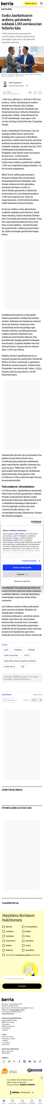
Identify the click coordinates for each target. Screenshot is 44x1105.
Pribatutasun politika (8, 1038)
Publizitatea (5, 1024)
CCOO (26, 655)
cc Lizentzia (5, 1042)
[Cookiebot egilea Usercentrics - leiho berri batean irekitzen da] (31, 522)
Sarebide (5, 1030)
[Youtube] (30, 1061)
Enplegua (18, 650)
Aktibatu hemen (21, 679)
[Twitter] (14, 1061)
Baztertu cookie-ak (22, 581)
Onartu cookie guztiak (22, 567)
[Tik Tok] (40, 1061)
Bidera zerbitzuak (7, 1051)
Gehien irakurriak (12, 789)
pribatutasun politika (23, 955)
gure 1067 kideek (17, 534)
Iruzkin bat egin (11, 700)
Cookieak (5, 1040)
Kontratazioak (6, 1028)
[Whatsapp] (4, 1061)
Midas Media (6, 1053)
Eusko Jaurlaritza (11, 655)
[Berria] (7, 1000)
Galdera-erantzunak (8, 1026)
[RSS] (35, 1061)
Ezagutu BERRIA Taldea (9, 1020)
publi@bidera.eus (16, 1011)
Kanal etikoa (5, 1044)
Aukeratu (20, 574)
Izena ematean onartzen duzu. (23, 955)
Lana (6, 650)
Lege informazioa (7, 1036)
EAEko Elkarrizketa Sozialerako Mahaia (20, 661)
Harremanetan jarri (8, 1013)
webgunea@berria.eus (17, 1009)
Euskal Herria (9, 666)
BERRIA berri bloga (8, 1022)
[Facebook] (19, 1061)
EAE (22, 666)
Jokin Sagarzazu (15, 83)
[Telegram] (9, 1061)
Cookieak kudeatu (29, 561)
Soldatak (31, 650)
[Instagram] (25, 1061)
